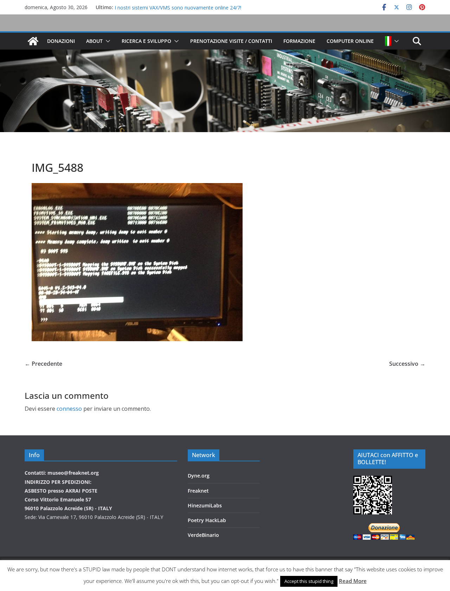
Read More (353, 580)
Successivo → (407, 364)
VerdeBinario (203, 535)
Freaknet (198, 490)
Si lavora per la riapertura (143, 7)
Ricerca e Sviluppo (146, 41)
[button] (106, 41)
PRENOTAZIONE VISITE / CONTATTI (231, 41)
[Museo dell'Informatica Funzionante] (33, 41)
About (94, 41)
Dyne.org (199, 475)
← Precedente (43, 364)
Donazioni (61, 41)
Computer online (350, 41)
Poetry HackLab (207, 520)
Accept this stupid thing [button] (308, 581)
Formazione (299, 41)
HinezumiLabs (205, 505)
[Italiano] (388, 41)
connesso (69, 409)
